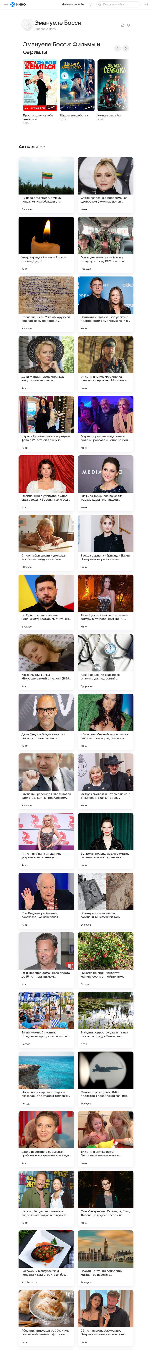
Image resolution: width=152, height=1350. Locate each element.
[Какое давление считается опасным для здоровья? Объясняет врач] (105, 662)
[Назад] (117, 48)
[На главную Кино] (20, 4)
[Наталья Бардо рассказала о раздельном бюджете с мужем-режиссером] (46, 1199)
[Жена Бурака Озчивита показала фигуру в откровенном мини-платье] (105, 602)
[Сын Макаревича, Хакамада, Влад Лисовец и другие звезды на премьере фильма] (105, 1199)
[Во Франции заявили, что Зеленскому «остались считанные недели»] (46, 602)
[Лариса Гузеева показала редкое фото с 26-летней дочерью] (46, 424)
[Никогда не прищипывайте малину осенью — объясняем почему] (105, 960)
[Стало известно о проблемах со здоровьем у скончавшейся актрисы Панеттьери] (105, 185)
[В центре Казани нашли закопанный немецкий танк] (105, 901)
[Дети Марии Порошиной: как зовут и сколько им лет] (46, 364)
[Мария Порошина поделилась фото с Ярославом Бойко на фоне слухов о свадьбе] (105, 424)
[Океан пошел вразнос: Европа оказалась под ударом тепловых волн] (46, 1079)
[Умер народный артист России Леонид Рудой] (46, 245)
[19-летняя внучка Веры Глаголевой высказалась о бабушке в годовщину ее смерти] (105, 1139)
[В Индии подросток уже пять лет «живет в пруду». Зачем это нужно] (105, 1020)
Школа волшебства (74, 115)
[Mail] (12, 4)
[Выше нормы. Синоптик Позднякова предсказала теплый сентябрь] (46, 1020)
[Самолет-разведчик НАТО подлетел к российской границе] (105, 1079)
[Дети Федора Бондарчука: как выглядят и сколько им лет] (46, 722)
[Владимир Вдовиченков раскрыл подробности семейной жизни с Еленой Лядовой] (105, 304)
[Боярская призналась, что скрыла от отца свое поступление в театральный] (105, 841)
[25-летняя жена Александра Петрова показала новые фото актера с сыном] (105, 1318)
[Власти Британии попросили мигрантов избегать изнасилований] (105, 1258)
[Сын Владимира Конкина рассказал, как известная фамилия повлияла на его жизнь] (46, 901)
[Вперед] (125, 48)
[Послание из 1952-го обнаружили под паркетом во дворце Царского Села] (46, 304)
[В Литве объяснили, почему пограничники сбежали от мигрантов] (46, 185)
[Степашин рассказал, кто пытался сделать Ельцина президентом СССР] (46, 781)
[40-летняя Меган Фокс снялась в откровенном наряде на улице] (105, 722)
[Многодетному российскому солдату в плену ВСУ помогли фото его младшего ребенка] (105, 245)
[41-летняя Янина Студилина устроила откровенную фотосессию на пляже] (46, 841)
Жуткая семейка (109, 115)
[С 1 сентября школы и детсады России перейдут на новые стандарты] (46, 543)
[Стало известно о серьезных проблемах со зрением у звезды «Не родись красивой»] (46, 1139)
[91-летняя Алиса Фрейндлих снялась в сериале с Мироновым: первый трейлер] (105, 364)
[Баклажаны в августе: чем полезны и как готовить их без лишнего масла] (46, 1258)
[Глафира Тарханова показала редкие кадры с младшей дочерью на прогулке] (105, 483)
